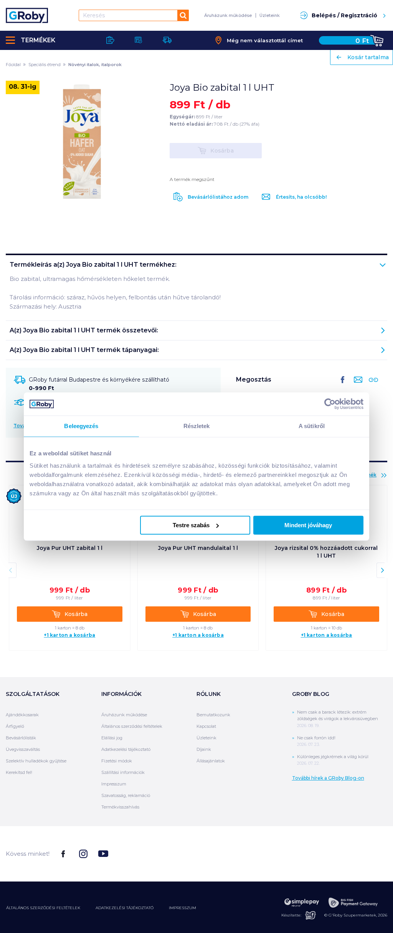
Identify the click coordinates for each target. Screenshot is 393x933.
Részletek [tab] (196, 426)
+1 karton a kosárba (69, 635)
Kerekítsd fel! (19, 772)
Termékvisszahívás (120, 807)
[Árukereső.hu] (358, 853)
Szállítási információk (123, 772)
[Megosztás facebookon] (343, 385)
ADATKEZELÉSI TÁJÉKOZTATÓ (125, 907)
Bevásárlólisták (21, 737)
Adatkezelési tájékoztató (125, 749)
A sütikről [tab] (312, 426)
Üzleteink (269, 15)
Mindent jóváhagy (308, 525)
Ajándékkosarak (22, 714)
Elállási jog (111, 737)
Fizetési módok (116, 761)
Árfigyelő (15, 726)
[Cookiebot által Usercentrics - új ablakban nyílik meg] (329, 404)
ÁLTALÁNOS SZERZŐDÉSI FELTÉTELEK (43, 907)
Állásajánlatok (210, 761)
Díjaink (203, 749)
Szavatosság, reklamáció (125, 795)
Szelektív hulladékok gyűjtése (36, 761)
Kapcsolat (206, 726)
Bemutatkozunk (213, 714)
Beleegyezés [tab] (81, 426)
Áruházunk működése (228, 15)
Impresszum (113, 784)
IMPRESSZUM (182, 907)
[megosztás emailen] (356, 385)
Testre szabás (191, 525)
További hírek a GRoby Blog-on (328, 778)
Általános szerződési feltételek (131, 726)
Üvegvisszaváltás (23, 749)
